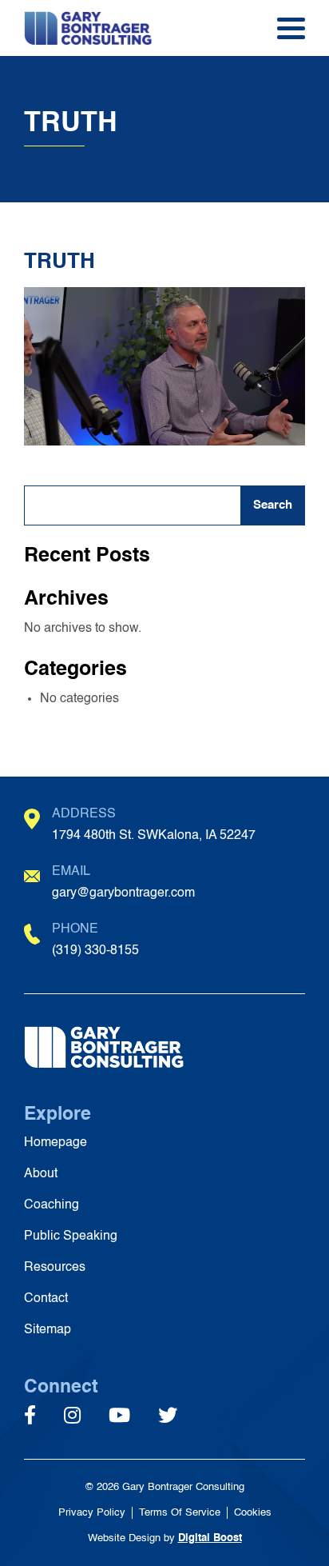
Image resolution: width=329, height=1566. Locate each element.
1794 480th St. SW (154, 835)
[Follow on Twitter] (167, 1417)
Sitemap (47, 1330)
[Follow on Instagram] (72, 1417)
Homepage (55, 1143)
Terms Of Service (179, 1513)
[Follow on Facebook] (30, 1417)
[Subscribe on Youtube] (119, 1417)
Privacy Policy (91, 1513)
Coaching (51, 1205)
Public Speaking (70, 1236)
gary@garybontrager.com (123, 893)
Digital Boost (210, 1538)
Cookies (253, 1513)
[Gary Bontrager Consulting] (116, 28)
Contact (46, 1298)
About (40, 1174)
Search (272, 505)
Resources (54, 1267)
